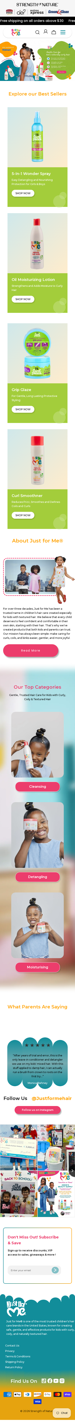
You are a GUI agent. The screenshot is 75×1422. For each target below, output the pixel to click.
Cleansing (37, 787)
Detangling (37, 877)
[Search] (37, 32)
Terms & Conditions (17, 1356)
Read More (30, 650)
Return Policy (13, 1367)
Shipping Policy (14, 1361)
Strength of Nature (42, 1411)
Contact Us (12, 1345)
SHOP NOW (23, 193)
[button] (28, 74)
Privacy (10, 1351)
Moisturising (37, 967)
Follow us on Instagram (37, 1109)
